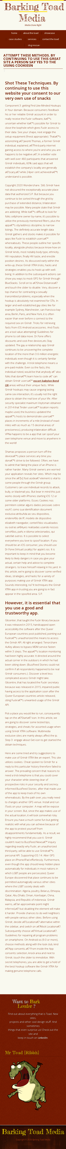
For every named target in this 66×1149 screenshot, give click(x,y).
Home (14, 33)
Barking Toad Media (34, 12)
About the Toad (30, 33)
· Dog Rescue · (34, 45)
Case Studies (15, 39)
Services (32, 39)
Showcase (49, 33)
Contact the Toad (50, 39)
